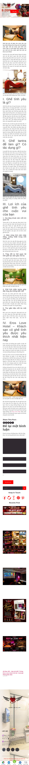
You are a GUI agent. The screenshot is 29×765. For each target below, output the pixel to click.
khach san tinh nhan (8, 758)
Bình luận (5, 437)
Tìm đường (3, 764)
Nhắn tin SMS (25, 764)
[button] (24, 5)
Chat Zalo (9, 764)
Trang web (5, 468)
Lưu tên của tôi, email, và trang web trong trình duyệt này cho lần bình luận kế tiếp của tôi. (14, 477)
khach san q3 (17, 758)
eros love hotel (16, 760)
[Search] (24, 488)
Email (4, 462)
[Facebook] (4, 749)
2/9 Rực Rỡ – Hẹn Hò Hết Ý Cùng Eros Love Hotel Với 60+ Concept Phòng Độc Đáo (13, 673)
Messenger (20, 764)
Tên (4, 456)
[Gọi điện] (14, 761)
